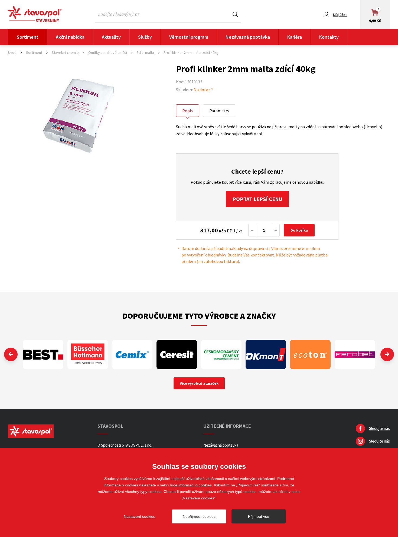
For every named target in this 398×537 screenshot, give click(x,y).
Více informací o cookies (191, 485)
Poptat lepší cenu (257, 199)
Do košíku (299, 230)
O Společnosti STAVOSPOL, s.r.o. (124, 445)
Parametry (219, 110)
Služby (145, 37)
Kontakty (329, 37)
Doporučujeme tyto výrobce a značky (199, 316)
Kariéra (294, 37)
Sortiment (27, 37)
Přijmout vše (258, 516)
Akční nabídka (70, 37)
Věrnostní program (188, 37)
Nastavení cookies (139, 516)
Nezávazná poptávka (248, 37)
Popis (187, 110)
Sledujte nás (379, 428)
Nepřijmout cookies (199, 516)
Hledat (235, 14)
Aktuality (111, 37)
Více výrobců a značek (199, 383)
